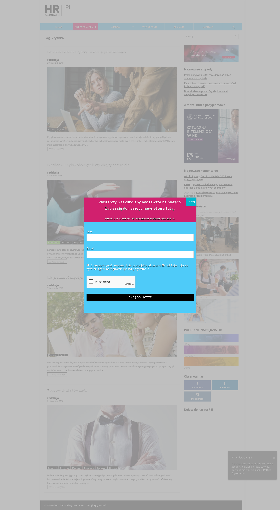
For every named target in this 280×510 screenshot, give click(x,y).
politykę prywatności (136, 269)
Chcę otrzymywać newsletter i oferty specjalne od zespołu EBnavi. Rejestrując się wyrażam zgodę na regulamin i (137, 267)
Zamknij (191, 201)
